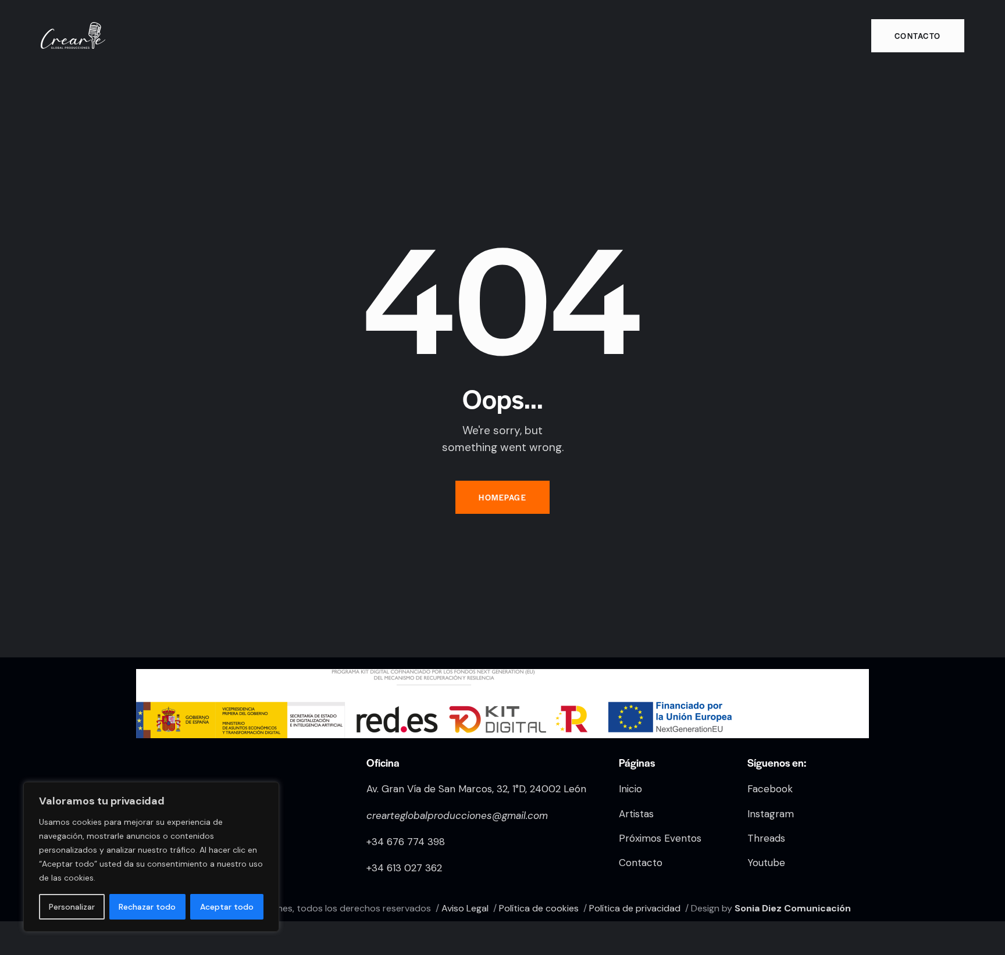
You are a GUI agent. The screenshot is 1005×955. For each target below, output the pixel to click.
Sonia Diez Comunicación (793, 908)
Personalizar (72, 907)
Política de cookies (539, 908)
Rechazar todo (147, 907)
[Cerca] (267, 792)
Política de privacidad (634, 908)
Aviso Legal (465, 908)
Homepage (502, 497)
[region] (151, 857)
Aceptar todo (227, 907)
